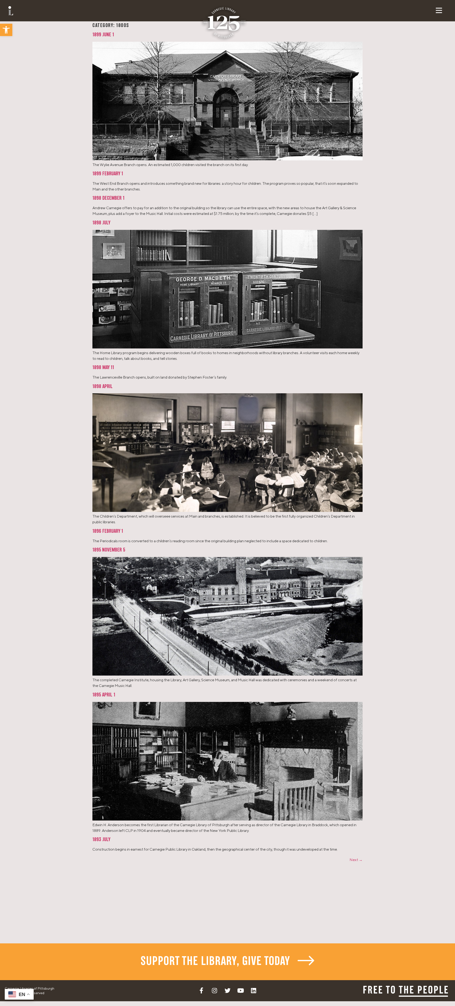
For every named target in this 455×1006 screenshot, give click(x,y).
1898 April (102, 387)
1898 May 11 (103, 368)
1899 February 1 (107, 174)
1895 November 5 (108, 550)
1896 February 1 (107, 531)
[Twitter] (227, 991)
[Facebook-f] (201, 991)
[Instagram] (214, 991)
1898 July (101, 223)
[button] (6, 30)
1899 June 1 (103, 35)
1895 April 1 (103, 695)
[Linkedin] (253, 991)
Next (356, 860)
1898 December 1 (108, 198)
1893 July (101, 840)
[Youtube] (240, 991)
